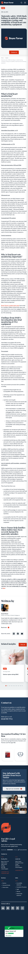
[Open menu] (25, 2)
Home (2, 57)
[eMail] (3, 908)
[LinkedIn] (12, 908)
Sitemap (18, 891)
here (4, 588)
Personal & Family (6, 885)
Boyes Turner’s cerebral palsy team (10, 305)
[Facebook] (17, 908)
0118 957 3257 (5, 873)
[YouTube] (8, 908)
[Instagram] (22, 908)
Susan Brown (4, 613)
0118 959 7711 (7, 719)
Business (4, 883)
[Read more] (12, 665)
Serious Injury (5, 887)
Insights (6, 57)
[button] (13, 633)
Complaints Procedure (22, 887)
